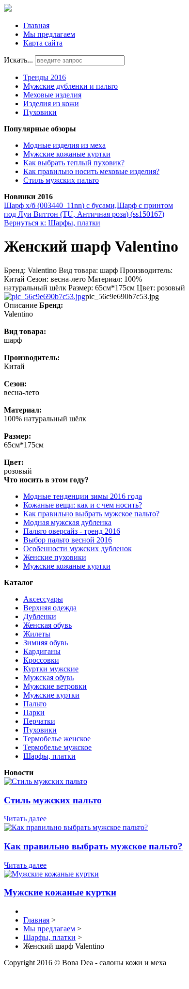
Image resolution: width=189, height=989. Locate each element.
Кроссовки (41, 660)
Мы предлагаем (49, 34)
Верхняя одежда (50, 608)
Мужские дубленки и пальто (70, 86)
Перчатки (39, 721)
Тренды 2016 (44, 77)
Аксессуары (43, 599)
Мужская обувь (48, 677)
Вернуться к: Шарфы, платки (52, 223)
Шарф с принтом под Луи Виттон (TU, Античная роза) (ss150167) (88, 209)
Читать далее (25, 818)
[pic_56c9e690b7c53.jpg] (44, 296)
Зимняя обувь (45, 642)
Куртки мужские (51, 669)
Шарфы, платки (49, 756)
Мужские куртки (51, 695)
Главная (36, 25)
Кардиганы (42, 651)
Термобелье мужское (57, 747)
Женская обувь (47, 625)
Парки (34, 712)
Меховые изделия (52, 95)
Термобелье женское (57, 738)
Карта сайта (43, 43)
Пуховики (40, 112)
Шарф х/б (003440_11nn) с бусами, (60, 205)
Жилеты (36, 634)
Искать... (18, 60)
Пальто (35, 704)
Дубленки (39, 616)
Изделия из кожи (51, 103)
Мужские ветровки (55, 686)
